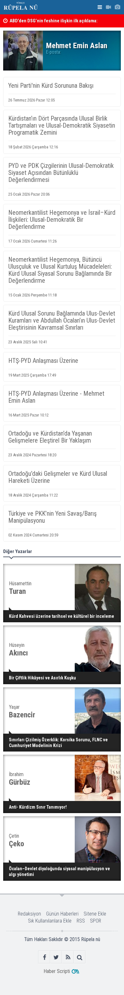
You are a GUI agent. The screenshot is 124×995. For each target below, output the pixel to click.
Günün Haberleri (62, 914)
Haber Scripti (57, 971)
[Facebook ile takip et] (44, 957)
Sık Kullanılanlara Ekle (50, 921)
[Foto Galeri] (117, 7)
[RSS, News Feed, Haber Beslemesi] (68, 957)
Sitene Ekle (95, 914)
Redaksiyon (29, 914)
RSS (81, 921)
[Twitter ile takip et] (56, 957)
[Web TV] (108, 7)
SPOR (95, 921)
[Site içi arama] (80, 957)
